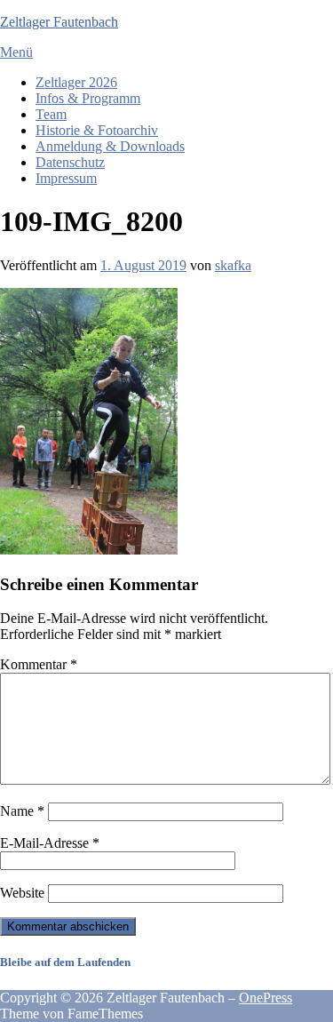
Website (22, 892)
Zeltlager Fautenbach (59, 21)
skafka (233, 265)
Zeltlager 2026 (76, 82)
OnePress (265, 997)
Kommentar (38, 664)
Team (51, 114)
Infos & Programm (88, 98)
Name (22, 810)
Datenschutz (70, 162)
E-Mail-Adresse (49, 842)
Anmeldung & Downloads (110, 146)
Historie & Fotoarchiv (97, 130)
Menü (16, 52)
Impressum (66, 178)
